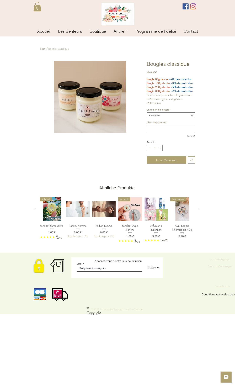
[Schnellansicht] (78, 209)
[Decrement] (149, 148)
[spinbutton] (154, 148)
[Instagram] (193, 6)
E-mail (79, 264)
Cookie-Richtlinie (223, 286)
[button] (37, 6)
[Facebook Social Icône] (186, 6)
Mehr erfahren (154, 102)
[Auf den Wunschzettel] (191, 160)
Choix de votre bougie (158, 109)
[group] (117, 220)
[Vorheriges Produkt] (35, 209)
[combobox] (171, 115)
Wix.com (138, 309)
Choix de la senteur (157, 122)
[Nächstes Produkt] (199, 209)
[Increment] (160, 148)
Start (42, 49)
